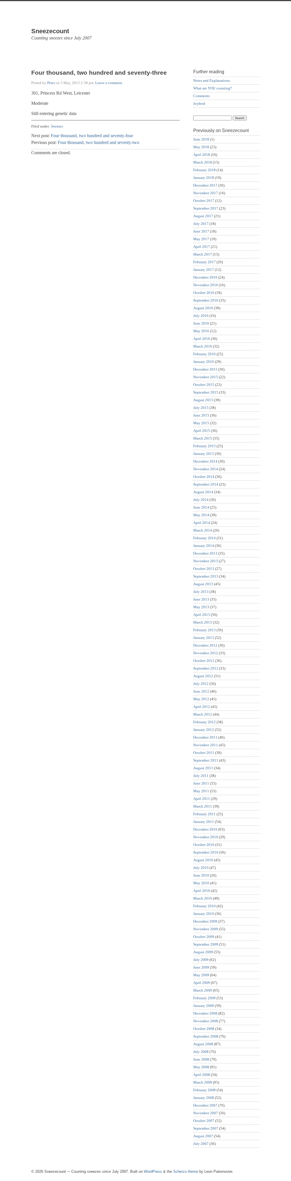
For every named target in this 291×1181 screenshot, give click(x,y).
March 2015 (202, 438)
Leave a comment (108, 83)
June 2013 (201, 599)
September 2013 (205, 576)
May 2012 (201, 699)
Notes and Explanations (211, 80)
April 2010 (201, 891)
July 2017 (201, 223)
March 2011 (202, 806)
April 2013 (201, 615)
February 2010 (204, 906)
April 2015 (201, 430)
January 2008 (203, 1098)
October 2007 (203, 1121)
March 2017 (202, 254)
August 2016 (203, 308)
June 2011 (201, 783)
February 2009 (204, 998)
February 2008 (204, 1090)
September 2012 (205, 668)
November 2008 (205, 1021)
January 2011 (203, 822)
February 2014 (204, 538)
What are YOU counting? (212, 88)
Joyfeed (199, 103)
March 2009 (202, 990)
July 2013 (201, 592)
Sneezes (57, 126)
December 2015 (205, 369)
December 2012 (205, 645)
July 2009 (201, 960)
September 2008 (205, 1036)
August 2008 (203, 1044)
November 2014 (205, 469)
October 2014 (203, 477)
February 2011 (204, 814)
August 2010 (203, 860)
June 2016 (201, 323)
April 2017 (201, 246)
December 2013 (205, 553)
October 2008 (203, 1029)
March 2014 (202, 530)
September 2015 (205, 392)
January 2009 (203, 1006)
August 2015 (203, 400)
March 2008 (202, 1082)
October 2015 (203, 384)
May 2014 (201, 515)
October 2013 (203, 569)
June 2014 (201, 507)
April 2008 (201, 1075)
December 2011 (205, 737)
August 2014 (203, 492)
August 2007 (203, 1136)
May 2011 (201, 791)
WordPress (153, 1171)
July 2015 (201, 407)
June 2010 (201, 875)
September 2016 (205, 300)
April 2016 (201, 338)
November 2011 (205, 745)
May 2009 (201, 975)
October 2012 (203, 661)
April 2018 (201, 154)
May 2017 (201, 239)
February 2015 (204, 446)
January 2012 (203, 730)
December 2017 (205, 185)
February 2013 (204, 630)
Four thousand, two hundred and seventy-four (92, 135)
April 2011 (201, 799)
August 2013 (203, 584)
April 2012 (201, 707)
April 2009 (201, 983)
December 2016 (205, 277)
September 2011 (205, 760)
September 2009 (205, 944)
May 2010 (201, 883)
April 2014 (201, 523)
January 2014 (203, 546)
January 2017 (203, 269)
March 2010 (202, 898)
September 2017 (205, 208)
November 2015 (205, 377)
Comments (201, 96)
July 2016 (201, 315)
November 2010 (205, 837)
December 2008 (205, 1013)
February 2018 (204, 170)
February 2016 (204, 354)
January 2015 (203, 454)
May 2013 (201, 607)
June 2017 (201, 231)
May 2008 (201, 1067)
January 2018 (203, 177)
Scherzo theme (185, 1171)
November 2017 (205, 193)
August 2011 (203, 768)
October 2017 (203, 200)
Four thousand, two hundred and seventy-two (98, 142)
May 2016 (201, 331)
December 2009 (205, 921)
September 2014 (205, 484)
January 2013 (203, 638)
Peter (51, 83)
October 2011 (203, 753)
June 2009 (201, 967)
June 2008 (201, 1059)
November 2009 (205, 929)
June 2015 (201, 415)
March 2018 (202, 162)
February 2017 (204, 262)
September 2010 (205, 852)
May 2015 (201, 423)
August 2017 (203, 216)
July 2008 (201, 1052)
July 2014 (201, 500)
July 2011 (201, 776)
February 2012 (204, 722)
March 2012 (202, 714)
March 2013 (202, 622)
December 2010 (205, 829)
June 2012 (201, 691)
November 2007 (205, 1113)
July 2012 (201, 684)
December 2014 (205, 461)
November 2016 (205, 285)
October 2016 (203, 292)
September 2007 (205, 1128)
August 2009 (203, 952)
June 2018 (201, 139)
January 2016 (203, 361)
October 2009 (203, 937)
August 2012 (203, 676)
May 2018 (201, 147)
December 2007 (205, 1105)
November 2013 (205, 561)
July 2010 (201, 868)
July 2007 (201, 1144)
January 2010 (203, 914)
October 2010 (203, 845)
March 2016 (202, 346)
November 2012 (205, 653)
